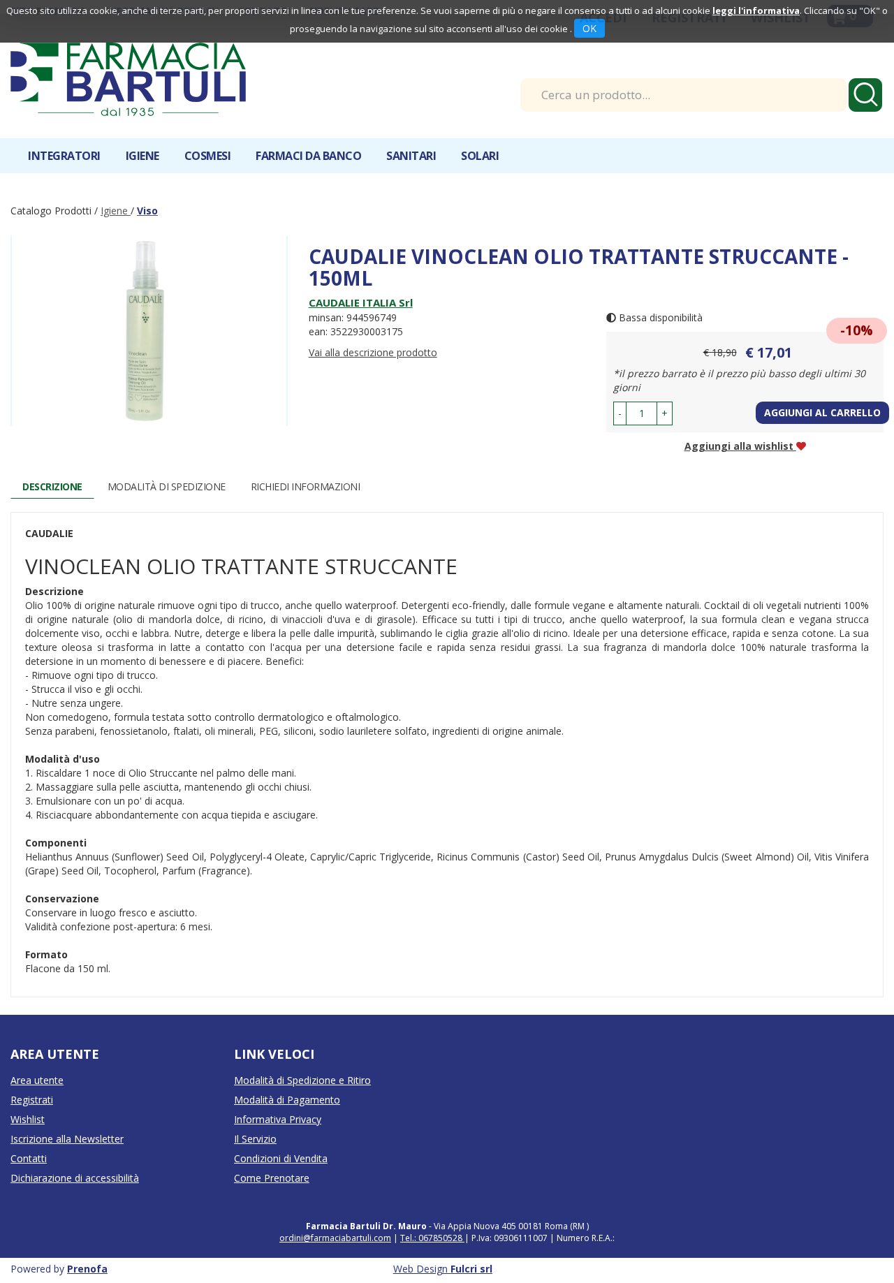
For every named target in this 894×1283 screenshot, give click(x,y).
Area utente (37, 1080)
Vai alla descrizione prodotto (373, 352)
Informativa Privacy (277, 1119)
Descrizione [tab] (52, 486)
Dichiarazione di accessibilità (74, 1178)
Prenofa (87, 1268)
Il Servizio (255, 1138)
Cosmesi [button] (207, 155)
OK (589, 28)
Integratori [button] (64, 155)
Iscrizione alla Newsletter (67, 1138)
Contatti (28, 1158)
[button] (619, 413)
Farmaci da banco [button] (308, 155)
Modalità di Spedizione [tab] (167, 486)
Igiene (116, 210)
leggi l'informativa (756, 10)
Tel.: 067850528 (432, 1238)
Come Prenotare (271, 1178)
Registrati (31, 1099)
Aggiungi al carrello (822, 412)
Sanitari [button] (411, 155)
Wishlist (27, 1119)
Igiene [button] (142, 155)
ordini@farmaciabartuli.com (335, 1238)
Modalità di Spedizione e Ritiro (302, 1080)
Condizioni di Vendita (281, 1158)
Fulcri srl (471, 1268)
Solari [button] (480, 155)
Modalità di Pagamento (287, 1099)
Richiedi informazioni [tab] (305, 486)
